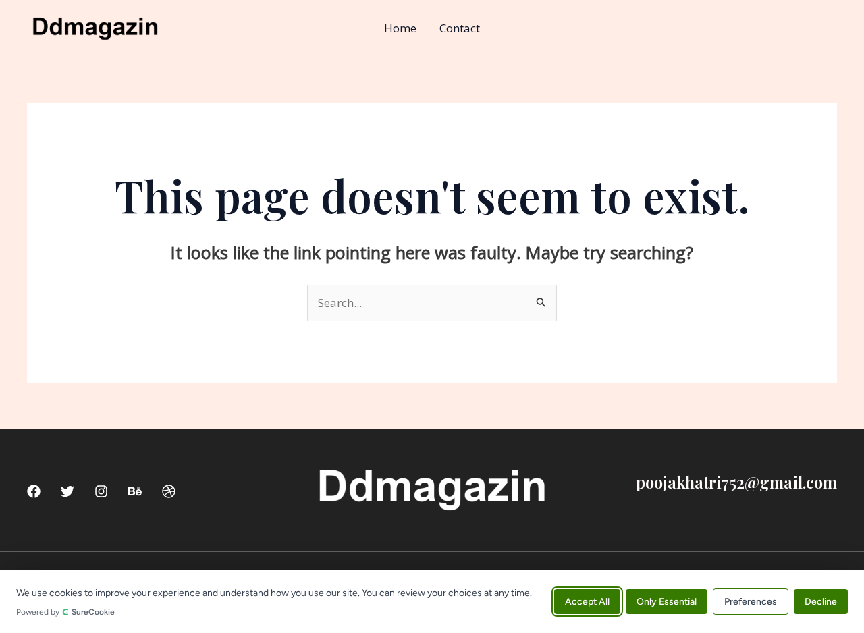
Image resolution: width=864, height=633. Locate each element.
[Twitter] (67, 491)
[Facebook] (33, 491)
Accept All (587, 601)
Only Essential (667, 601)
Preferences (750, 601)
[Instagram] (101, 491)
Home (400, 28)
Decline (821, 601)
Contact (459, 28)
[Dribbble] (169, 491)
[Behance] (135, 491)
